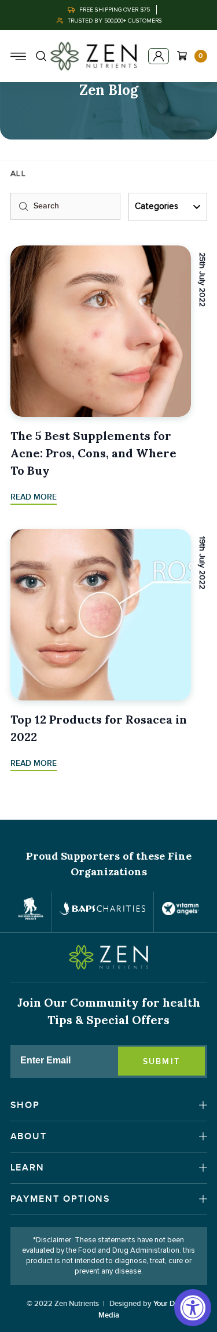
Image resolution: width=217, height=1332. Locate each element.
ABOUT (28, 1136)
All (18, 174)
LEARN (27, 1167)
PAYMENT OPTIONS (60, 1199)
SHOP (25, 1105)
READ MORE (33, 497)
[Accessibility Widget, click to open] (192, 1307)
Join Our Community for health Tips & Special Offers (108, 1011)
